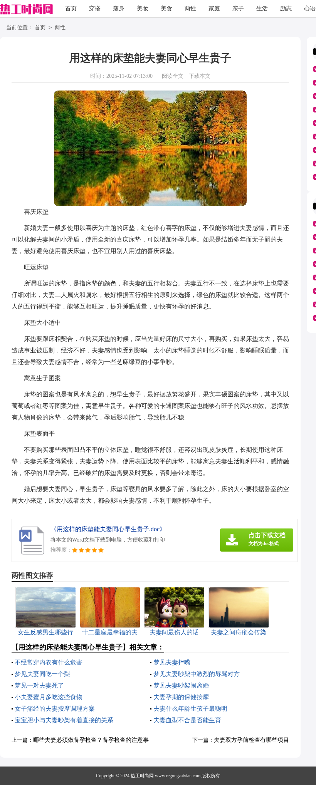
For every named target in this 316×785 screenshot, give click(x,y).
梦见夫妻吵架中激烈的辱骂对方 (196, 674)
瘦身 (118, 8)
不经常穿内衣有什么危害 (48, 662)
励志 (286, 8)
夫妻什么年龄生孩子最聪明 (190, 708)
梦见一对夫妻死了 (39, 685)
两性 (190, 8)
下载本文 (199, 76)
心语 (310, 8)
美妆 (142, 8)
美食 (166, 8)
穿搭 (95, 8)
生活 (262, 8)
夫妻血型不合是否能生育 (187, 720)
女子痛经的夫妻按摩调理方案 (55, 708)
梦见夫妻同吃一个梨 (42, 674)
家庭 (214, 8)
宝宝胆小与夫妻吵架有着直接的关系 (64, 720)
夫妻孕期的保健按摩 (181, 697)
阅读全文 (172, 76)
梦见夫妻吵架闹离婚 (181, 685)
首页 (71, 8)
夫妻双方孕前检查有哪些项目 (251, 740)
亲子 (238, 8)
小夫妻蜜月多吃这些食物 (48, 697)
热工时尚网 (142, 775)
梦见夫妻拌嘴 (171, 662)
